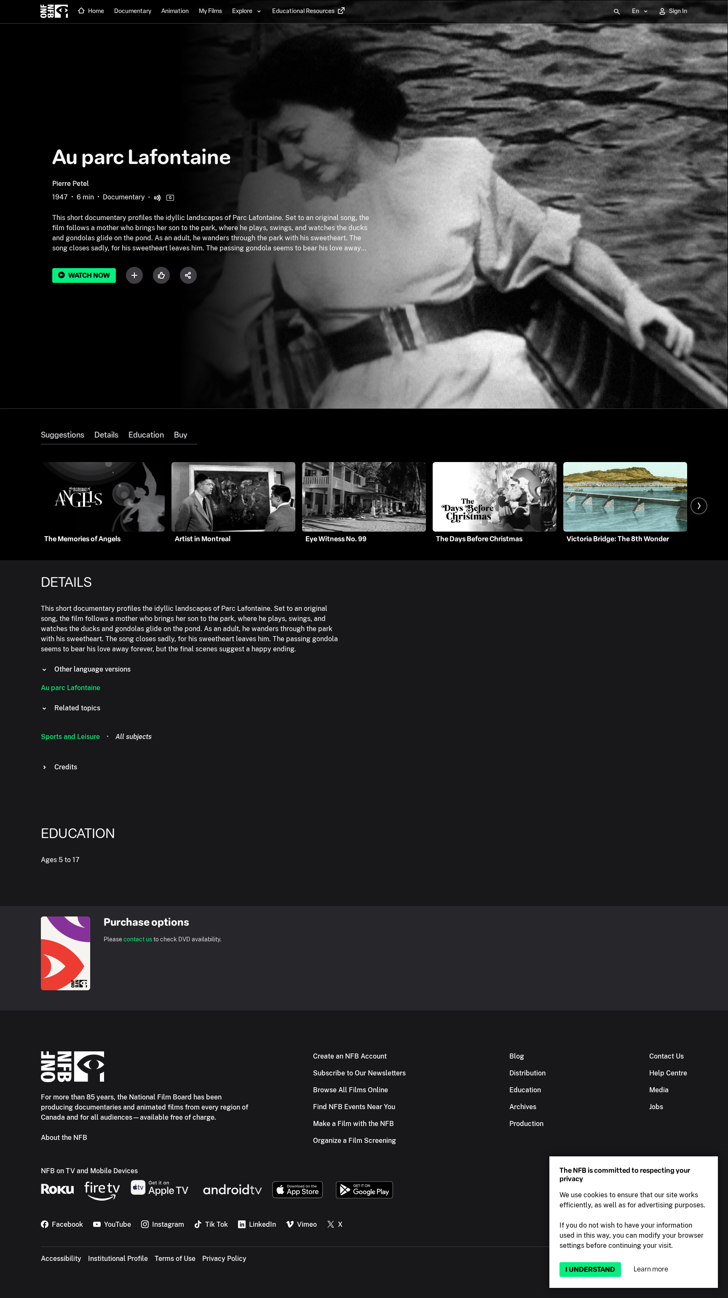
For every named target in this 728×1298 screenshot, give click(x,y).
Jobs (656, 1107)
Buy (180, 435)
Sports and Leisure (70, 737)
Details (106, 435)
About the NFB (64, 1138)
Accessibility (61, 1259)
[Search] (617, 12)
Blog (516, 1056)
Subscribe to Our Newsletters (359, 1073)
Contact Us (666, 1056)
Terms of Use (175, 1259)
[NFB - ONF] (54, 12)
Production (526, 1124)
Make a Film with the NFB (353, 1124)
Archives (522, 1107)
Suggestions (62, 435)
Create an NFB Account (350, 1056)
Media (659, 1090)
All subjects (133, 737)
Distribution (527, 1073)
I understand (590, 1270)
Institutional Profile (118, 1259)
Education (146, 435)
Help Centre (668, 1073)
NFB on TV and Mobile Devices (89, 1171)
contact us (137, 939)
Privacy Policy (224, 1259)
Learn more (651, 1269)
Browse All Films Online (350, 1090)
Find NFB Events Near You (354, 1107)
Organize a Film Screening (354, 1141)
